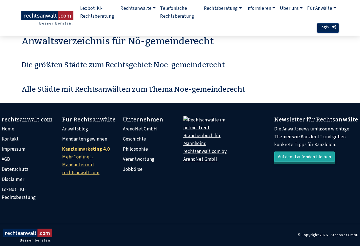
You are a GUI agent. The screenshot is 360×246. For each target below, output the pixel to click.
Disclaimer (13, 179)
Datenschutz (15, 169)
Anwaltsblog (75, 129)
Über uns (289, 8)
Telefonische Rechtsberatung (177, 12)
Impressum (13, 149)
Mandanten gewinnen (84, 139)
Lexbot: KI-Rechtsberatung (97, 12)
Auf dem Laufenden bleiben (304, 157)
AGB (6, 159)
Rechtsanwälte (136, 8)
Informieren (258, 8)
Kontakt (10, 139)
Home (8, 129)
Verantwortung (139, 159)
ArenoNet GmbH (140, 129)
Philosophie (135, 149)
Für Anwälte (319, 8)
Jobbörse (133, 169)
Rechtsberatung (221, 8)
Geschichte (134, 139)
